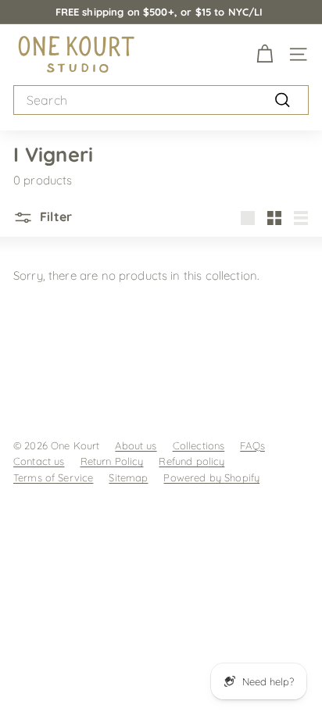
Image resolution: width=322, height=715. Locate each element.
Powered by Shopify (211, 477)
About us (135, 445)
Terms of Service (53, 477)
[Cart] (264, 54)
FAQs (252, 445)
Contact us (39, 461)
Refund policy (191, 461)
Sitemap (128, 477)
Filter (54, 216)
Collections (199, 445)
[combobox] (161, 100)
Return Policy (112, 461)
